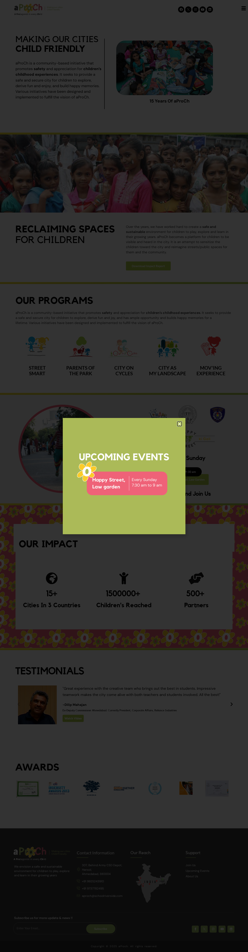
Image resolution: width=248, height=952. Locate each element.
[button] (179, 424)
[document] (124, 476)
